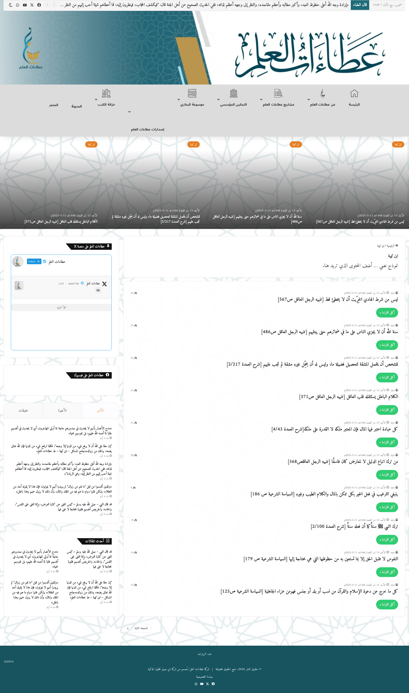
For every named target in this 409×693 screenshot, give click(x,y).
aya (393, 293)
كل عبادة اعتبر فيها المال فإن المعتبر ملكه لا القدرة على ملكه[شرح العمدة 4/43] (334, 429)
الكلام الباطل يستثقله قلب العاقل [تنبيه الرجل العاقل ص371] (61, 221)
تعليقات (23, 410)
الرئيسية (391, 246)
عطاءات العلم (93, 283)
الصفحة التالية (141, 628)
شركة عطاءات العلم (199, 669)
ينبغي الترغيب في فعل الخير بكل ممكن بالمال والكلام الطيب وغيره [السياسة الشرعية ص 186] (324, 494)
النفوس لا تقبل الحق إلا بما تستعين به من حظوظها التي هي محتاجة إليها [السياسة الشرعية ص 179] (320, 559)
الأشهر (100, 410)
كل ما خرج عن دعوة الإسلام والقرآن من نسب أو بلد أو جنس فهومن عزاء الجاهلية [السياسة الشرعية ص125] (309, 591)
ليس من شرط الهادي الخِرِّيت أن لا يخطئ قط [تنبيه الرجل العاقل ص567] (360, 221)
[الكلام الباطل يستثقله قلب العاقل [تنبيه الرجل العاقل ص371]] (51, 183)
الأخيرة (62, 410)
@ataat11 (73, 284)
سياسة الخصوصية (204, 677)
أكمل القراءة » (387, 312)
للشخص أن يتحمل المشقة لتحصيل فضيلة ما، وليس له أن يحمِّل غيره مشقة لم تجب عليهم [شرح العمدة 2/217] (156, 219)
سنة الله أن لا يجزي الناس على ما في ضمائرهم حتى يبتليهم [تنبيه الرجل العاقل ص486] (257, 219)
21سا (61, 283)
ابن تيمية (398, 144)
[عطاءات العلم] (30, 48)
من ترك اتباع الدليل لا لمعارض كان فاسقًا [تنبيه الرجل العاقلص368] (343, 462)
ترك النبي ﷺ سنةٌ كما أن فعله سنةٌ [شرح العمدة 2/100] (354, 527)
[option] (358, 183)
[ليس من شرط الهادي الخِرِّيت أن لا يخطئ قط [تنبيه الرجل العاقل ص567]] (358, 183)
